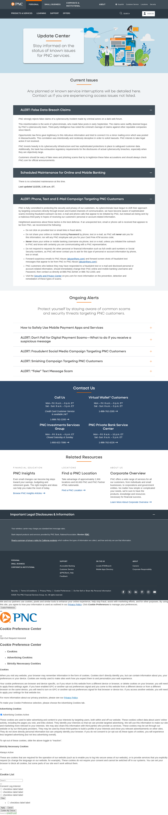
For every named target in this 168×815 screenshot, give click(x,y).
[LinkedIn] (136, 592)
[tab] (86, 651)
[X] (129, 592)
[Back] (1, 769)
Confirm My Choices (8, 811)
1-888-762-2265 (58, 419)
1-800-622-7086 (58, 442)
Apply (3, 808)
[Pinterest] (142, 592)
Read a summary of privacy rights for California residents (34, 540)
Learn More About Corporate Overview (129, 502)
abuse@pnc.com (76, 259)
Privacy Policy (75, 604)
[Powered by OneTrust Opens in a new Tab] (8, 813)
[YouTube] (155, 592)
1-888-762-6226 (107, 442)
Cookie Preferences (62, 591)
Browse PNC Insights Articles (28, 493)
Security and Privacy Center (48, 276)
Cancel (10, 808)
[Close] (1, 611)
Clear (3, 798)
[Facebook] (123, 592)
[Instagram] (148, 592)
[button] (21, 13)
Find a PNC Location (72, 490)
